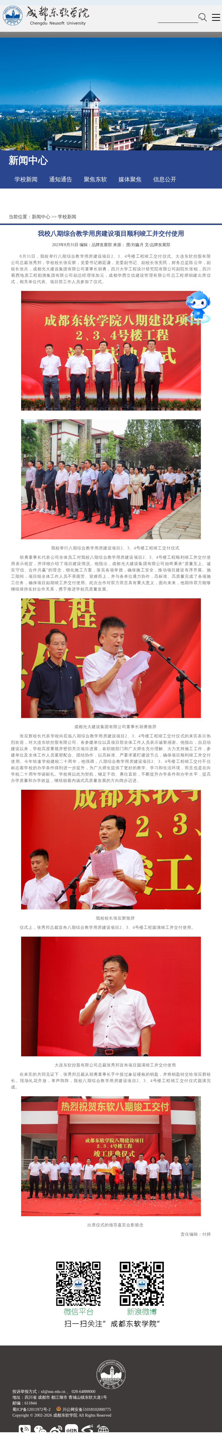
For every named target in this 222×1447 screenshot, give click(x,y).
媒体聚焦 (130, 179)
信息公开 (164, 179)
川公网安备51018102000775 (86, 1409)
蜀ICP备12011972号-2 (31, 1409)
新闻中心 (41, 216)
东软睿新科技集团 (54, 1444)
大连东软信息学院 (90, 1444)
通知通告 (60, 179)
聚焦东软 (95, 179)
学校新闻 (26, 179)
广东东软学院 (121, 1444)
